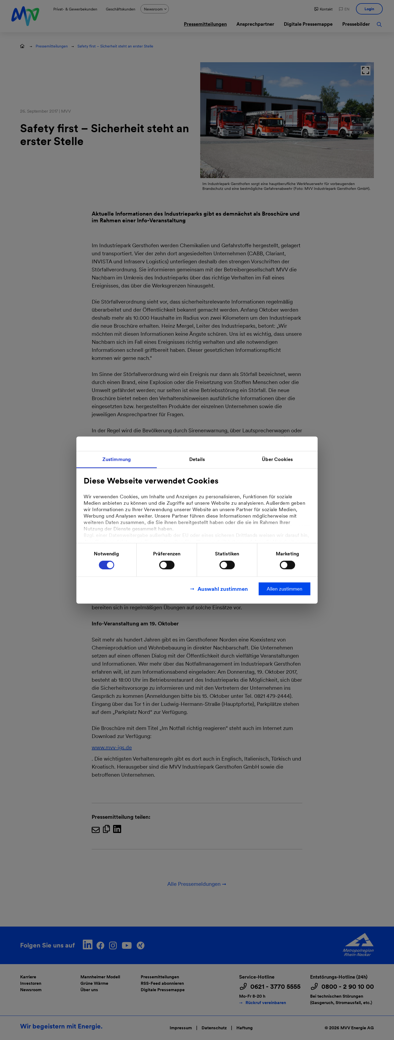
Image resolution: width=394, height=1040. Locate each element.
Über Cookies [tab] (277, 459)
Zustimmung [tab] (116, 459)
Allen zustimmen (284, 588)
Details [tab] (197, 459)
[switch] (166, 564)
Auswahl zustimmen (223, 588)
